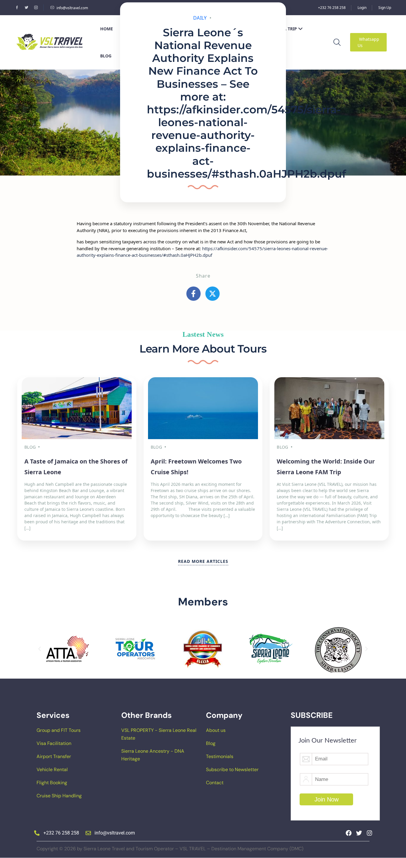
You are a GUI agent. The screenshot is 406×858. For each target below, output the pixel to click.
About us (216, 730)
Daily (200, 18)
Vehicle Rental (52, 769)
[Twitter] (359, 833)
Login (362, 7)
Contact (215, 782)
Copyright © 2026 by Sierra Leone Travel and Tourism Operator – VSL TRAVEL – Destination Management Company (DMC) (170, 849)
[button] (40, 649)
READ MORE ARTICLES (203, 561)
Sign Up (384, 7)
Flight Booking (52, 782)
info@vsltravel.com (72, 7)
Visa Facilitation (54, 743)
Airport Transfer (54, 756)
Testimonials (219, 756)
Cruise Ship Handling (59, 796)
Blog (210, 743)
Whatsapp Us (368, 42)
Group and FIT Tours (59, 730)
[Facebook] (349, 833)
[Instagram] (369, 833)
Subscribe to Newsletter (232, 769)
